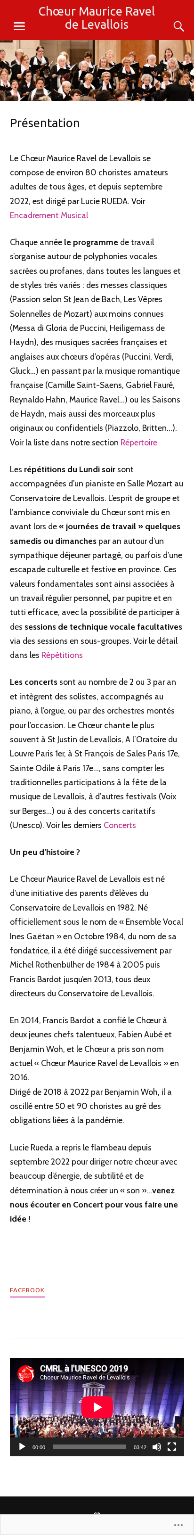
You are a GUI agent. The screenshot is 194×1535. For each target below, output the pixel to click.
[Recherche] (169, 26)
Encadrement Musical (49, 215)
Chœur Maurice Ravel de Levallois (97, 17)
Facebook (27, 1290)
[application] (97, 1407)
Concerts (120, 825)
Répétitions (62, 655)
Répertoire (139, 442)
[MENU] (19, 26)
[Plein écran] (172, 1447)
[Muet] (157, 1447)
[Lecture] (22, 1447)
